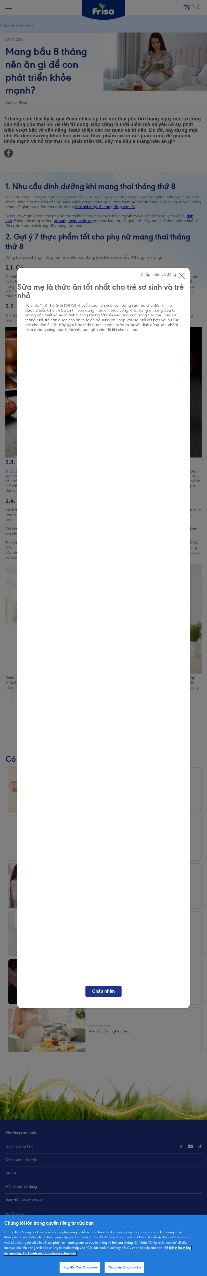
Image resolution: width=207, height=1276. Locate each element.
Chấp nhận (103, 991)
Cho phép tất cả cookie (125, 1267)
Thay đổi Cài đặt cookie (79, 1267)
